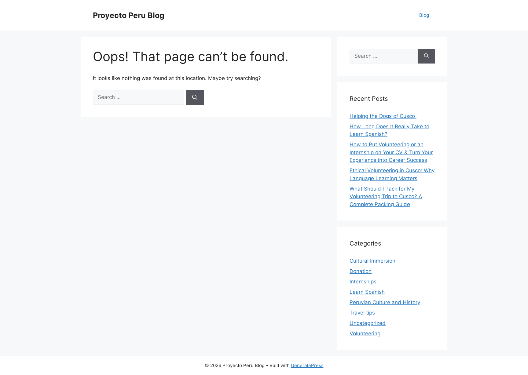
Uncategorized (368, 323)
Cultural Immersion (372, 261)
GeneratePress (307, 365)
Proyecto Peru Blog (128, 15)
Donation (361, 271)
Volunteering (365, 333)
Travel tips (362, 313)
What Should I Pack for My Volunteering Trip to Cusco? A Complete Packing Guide (386, 196)
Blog (424, 15)
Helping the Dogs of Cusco (383, 116)
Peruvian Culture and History (385, 302)
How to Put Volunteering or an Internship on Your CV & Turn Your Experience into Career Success (391, 152)
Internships (363, 282)
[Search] (195, 97)
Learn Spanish (367, 292)
